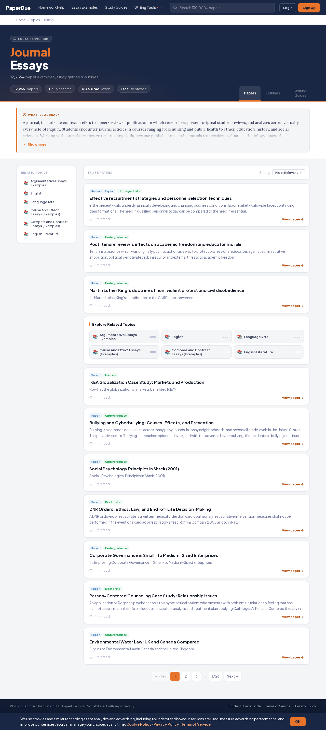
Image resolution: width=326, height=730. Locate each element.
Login (287, 8)
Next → (233, 676)
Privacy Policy (166, 724)
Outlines (273, 93)
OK (298, 722)
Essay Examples (85, 7)
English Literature (41, 233)
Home (21, 20)
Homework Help (51, 7)
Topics (34, 20)
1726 (216, 676)
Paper (18, 7)
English (33, 193)
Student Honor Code (244, 706)
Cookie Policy (139, 724)
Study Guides (116, 7)
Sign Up (309, 8)
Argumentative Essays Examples (45, 183)
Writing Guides (300, 93)
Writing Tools (145, 7)
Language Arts (39, 201)
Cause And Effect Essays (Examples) (41, 212)
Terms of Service (196, 724)
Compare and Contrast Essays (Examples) (45, 224)
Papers (250, 93)
